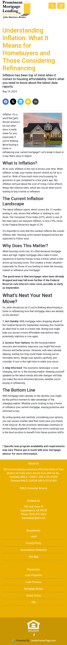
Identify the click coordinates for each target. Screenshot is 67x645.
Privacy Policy (33, 543)
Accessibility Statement (34, 549)
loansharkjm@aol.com (33, 517)
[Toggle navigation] (61, 6)
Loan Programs (33, 575)
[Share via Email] (28, 101)
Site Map (33, 556)
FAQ (33, 602)
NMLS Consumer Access (33, 488)
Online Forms (33, 595)
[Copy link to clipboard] (35, 101)
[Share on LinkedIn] (20, 101)
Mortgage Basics (33, 588)
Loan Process (33, 581)
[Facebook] (34, 635)
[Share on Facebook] (5, 101)
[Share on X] (13, 101)
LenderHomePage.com (43, 640)
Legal (34, 536)
